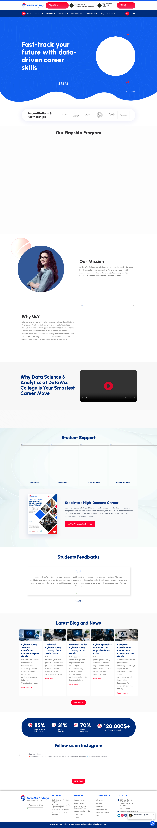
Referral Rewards (123, 5)
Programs (50, 14)
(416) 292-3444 (106, 5)
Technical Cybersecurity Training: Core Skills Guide (53, 649)
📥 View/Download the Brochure (80, 524)
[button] (108, 386)
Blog (102, 14)
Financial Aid (76, 14)
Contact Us (111, 14)
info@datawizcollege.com (84, 6)
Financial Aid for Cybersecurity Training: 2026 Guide (78, 649)
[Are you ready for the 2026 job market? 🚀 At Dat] (93, 769)
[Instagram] (122, 815)
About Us (38, 14)
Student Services (123, 482)
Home (29, 14)
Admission (34, 482)
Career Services (91, 14)
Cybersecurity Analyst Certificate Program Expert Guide (30, 650)
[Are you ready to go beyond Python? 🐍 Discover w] (63, 769)
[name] (30, 5)
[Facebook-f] (125, 815)
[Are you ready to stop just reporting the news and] (33, 769)
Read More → (26, 687)
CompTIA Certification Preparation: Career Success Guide (125, 650)
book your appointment (53, 5)
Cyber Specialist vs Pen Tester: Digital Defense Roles (102, 649)
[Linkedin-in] (118, 815)
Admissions (62, 14)
